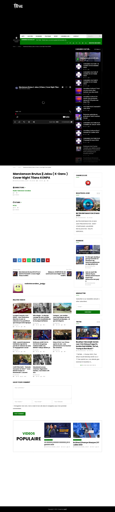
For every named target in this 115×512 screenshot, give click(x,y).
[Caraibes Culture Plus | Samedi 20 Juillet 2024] (78, 133)
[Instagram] (76, 43)
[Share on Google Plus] (24, 260)
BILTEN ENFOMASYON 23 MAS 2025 (88, 214)
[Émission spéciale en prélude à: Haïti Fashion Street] (78, 117)
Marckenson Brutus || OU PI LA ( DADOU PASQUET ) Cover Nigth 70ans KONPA (29, 274)
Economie (39, 36)
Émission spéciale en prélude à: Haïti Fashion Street (91, 116)
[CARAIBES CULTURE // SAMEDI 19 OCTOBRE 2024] (78, 75)
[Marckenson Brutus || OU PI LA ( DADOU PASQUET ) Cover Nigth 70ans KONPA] (15, 273)
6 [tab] (88, 365)
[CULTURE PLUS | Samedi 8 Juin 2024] (78, 109)
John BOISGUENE (81, 217)
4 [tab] (85, 365)
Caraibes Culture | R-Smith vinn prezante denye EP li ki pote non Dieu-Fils (90, 99)
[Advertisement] (73, 17)
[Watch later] (79, 43)
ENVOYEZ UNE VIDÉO (95, 43)
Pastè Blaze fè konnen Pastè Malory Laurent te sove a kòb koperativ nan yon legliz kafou (91, 160)
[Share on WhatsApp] (29, 260)
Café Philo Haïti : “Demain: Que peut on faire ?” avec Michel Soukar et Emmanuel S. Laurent (22, 369)
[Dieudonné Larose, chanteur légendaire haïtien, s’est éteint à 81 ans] (42, 359)
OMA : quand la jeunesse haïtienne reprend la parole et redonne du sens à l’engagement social (22, 345)
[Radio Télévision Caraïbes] (18, 5)
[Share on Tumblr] (43, 260)
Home (14, 46)
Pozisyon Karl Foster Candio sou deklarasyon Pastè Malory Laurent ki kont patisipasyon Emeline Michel (91, 149)
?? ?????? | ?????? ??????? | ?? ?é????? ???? (57, 443)
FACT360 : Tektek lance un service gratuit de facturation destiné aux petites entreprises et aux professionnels (51, 40)
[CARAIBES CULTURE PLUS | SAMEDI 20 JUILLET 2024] (78, 125)
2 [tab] (82, 365)
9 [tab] (93, 365)
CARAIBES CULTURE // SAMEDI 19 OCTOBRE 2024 (90, 74)
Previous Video (16, 269)
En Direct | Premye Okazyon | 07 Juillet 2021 (86, 443)
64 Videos (97, 49)
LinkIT (65, 509)
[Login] (85, 43)
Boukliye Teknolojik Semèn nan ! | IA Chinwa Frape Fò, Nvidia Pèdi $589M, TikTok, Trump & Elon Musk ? (87, 345)
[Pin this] (48, 260)
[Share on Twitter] (20, 260)
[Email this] (34, 260)
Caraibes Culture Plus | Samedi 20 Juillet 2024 (91, 131)
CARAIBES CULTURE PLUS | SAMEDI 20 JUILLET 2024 (91, 123)
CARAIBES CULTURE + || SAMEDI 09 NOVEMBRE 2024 (91, 65)
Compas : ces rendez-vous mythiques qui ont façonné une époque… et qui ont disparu (61, 318)
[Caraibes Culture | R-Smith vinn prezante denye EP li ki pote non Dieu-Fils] (78, 99)
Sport (56, 36)
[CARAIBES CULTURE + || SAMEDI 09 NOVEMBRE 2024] (78, 66)
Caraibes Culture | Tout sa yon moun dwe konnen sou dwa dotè (91, 90)
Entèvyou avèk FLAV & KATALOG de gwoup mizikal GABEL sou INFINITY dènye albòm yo (41, 345)
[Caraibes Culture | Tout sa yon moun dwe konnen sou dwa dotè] (78, 91)
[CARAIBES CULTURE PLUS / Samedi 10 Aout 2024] (78, 141)
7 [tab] (90, 365)
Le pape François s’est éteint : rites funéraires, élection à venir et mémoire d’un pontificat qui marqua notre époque (22, 319)
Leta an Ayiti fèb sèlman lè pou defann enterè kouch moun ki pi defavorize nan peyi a (92, 276)
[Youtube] (73, 43)
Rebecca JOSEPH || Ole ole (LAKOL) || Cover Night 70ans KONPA (56, 274)
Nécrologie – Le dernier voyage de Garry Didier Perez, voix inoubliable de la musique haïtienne (42, 318)
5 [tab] (87, 365)
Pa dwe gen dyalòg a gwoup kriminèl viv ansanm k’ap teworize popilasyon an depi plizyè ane (92, 260)
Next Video (69, 269)
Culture (30, 36)
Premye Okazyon (48, 439)
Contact (76, 36)
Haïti (23, 36)
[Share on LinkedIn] (38, 260)
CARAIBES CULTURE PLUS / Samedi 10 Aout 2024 (91, 139)
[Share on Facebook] (15, 260)
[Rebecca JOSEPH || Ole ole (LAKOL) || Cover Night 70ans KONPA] (69, 273)
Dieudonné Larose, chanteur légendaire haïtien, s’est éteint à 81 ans (41, 369)
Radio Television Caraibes (22, 191)
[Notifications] (82, 43)
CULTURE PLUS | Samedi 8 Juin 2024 (91, 107)
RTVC (15, 205)
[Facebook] (67, 43)
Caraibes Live (65, 36)
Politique (48, 36)
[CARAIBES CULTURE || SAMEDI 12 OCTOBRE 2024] (78, 83)
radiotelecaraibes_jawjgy (21, 180)
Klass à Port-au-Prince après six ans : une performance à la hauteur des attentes (62, 345)
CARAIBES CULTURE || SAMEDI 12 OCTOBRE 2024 (90, 82)
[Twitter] (70, 43)
